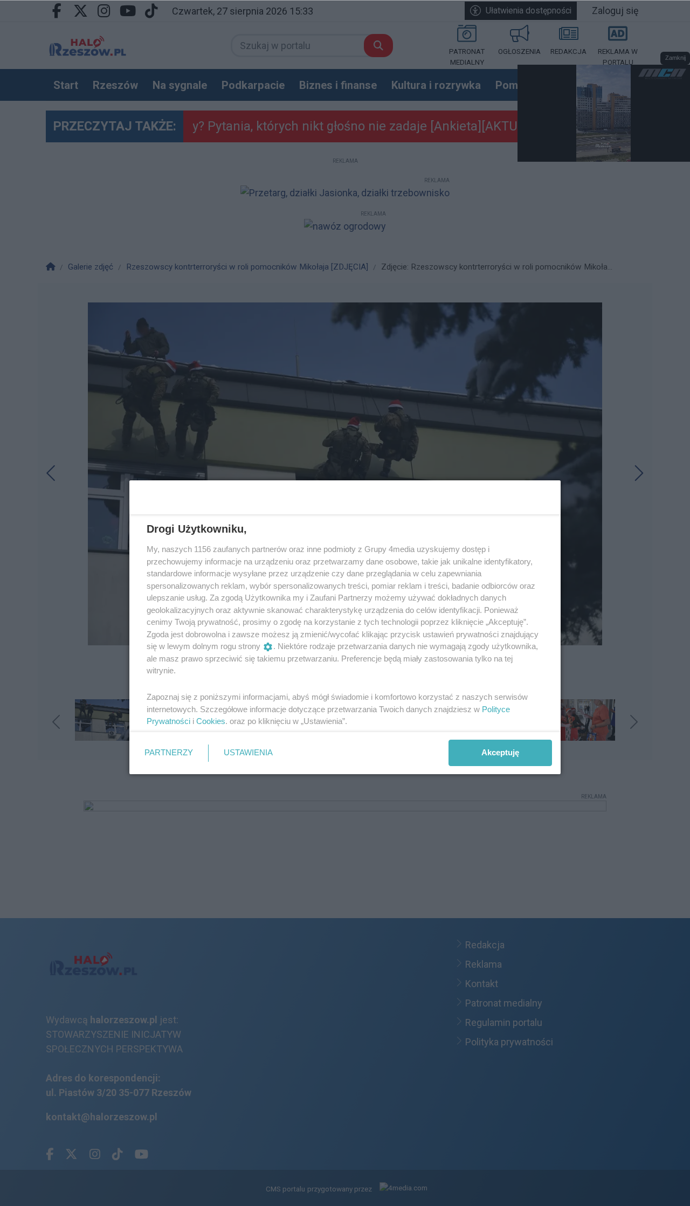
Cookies (210, 721)
